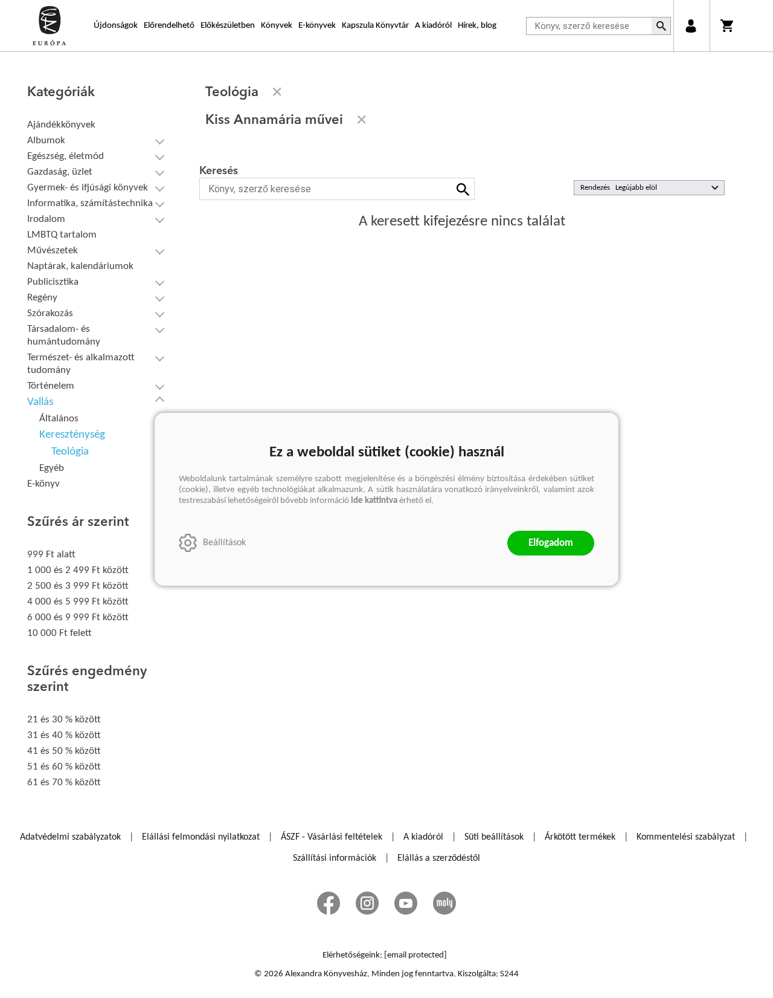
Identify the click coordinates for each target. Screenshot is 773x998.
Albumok (46, 140)
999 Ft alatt (51, 554)
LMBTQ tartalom (62, 235)
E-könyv (43, 484)
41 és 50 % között (64, 751)
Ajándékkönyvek (61, 125)
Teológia (70, 452)
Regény (42, 298)
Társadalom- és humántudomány (63, 335)
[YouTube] (406, 903)
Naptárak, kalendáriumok (80, 266)
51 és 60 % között (64, 767)
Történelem (50, 386)
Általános (59, 418)
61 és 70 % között (64, 782)
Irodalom (46, 219)
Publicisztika (53, 282)
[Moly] (444, 903)
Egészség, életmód (65, 156)
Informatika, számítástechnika (90, 203)
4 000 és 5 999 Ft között (78, 602)
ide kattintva (374, 500)
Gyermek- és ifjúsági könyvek (87, 188)
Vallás (40, 402)
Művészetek (52, 250)
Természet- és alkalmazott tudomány (81, 363)
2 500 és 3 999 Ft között (78, 586)
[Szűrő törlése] (277, 92)
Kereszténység (72, 435)
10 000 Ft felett (59, 633)
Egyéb (51, 468)
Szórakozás (50, 313)
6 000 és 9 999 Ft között (78, 617)
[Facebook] (328, 903)
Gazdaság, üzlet (59, 172)
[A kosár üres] (728, 25)
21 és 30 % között (64, 719)
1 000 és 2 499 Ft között (78, 570)
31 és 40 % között (64, 735)
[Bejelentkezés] (690, 25)
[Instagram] (367, 903)
